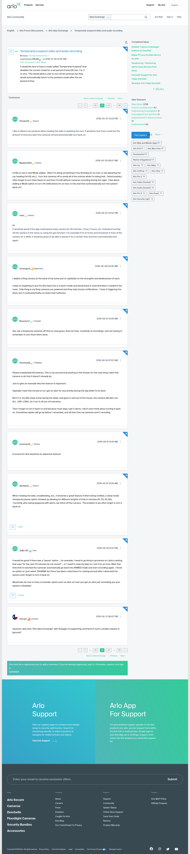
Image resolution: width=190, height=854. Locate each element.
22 (109, 105)
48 (119, 105)
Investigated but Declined (145, 114)
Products (28, 5)
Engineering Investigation (145, 111)
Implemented (139, 124)
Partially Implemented (38, 56)
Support (150, 5)
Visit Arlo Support (41, 741)
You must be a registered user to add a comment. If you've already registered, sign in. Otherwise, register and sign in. (66, 666)
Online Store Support (113, 812)
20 (95, 105)
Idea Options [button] (126, 42)
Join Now (158, 17)
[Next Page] (126, 105)
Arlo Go (136, 165)
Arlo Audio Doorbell (142, 188)
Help (179, 17)
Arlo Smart (154, 193)
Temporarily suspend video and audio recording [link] (98, 31)
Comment (14, 672)
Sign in (170, 17)
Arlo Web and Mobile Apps (145, 143)
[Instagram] (159, 849)
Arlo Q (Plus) (138, 171)
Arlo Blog (59, 821)
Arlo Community (15, 17)
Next (157, 134)
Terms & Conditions (59, 849)
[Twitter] (167, 849)
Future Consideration (143, 108)
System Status (109, 808)
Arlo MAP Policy (158, 799)
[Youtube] (176, 849)
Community (108, 803)
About (58, 799)
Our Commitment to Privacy (68, 825)
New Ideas (137, 104)
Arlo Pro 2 (137, 177)
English (10, 31)
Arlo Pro (136, 149)
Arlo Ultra (156, 171)
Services (40, 5)
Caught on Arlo (62, 817)
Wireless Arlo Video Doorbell (146, 83)
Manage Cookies (115, 849)
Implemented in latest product (147, 118)
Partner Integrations (142, 160)
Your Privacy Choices (94, 849)
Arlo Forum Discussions (31, 31)
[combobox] (130, 17)
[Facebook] (151, 848)
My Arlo (161, 5)
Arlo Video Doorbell (142, 182)
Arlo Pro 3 (137, 193)
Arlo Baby (151, 165)
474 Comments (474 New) (33, 62)
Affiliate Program (159, 803)
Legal (71, 849)
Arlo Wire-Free (154, 149)
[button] (11, 51)
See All (160, 89)
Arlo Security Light (141, 199)
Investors (59, 812)
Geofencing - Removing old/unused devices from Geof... (144, 67)
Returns (107, 821)
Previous (139, 134)
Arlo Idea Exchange (58, 31)
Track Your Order (111, 817)
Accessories (138, 154)
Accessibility (79, 849)
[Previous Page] (80, 105)
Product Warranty (111, 825)
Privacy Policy (44, 849)
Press (57, 808)
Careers (59, 803)
